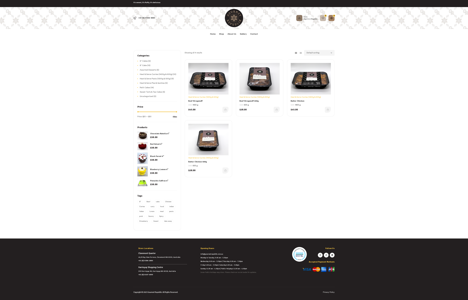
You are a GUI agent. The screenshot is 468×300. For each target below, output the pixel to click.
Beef (148, 202)
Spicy (161, 216)
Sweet (155, 221)
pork (141, 216)
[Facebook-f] (326, 255)
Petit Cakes (145, 88)
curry (152, 206)
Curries (142, 206)
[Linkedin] (332, 255)
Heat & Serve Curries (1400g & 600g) (203, 97)
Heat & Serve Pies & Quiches (152, 83)
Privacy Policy (329, 292)
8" (140, 202)
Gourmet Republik (155, 292)
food (162, 206)
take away (168, 221)
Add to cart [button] (225, 110)
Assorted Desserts (148, 70)
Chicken (168, 202)
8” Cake (143, 65)
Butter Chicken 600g (197, 162)
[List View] (301, 53)
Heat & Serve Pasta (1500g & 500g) (155, 79)
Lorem (151, 211)
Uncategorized (146, 96)
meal (162, 211)
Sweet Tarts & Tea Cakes (151, 92)
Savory (151, 216)
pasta (171, 211)
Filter (175, 117)
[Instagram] (320, 255)
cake (158, 202)
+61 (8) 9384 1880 (145, 261)
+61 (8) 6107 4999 (145, 275)
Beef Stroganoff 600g (249, 101)
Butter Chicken (297, 101)
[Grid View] (296, 53)
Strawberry (143, 221)
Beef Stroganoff (195, 101)
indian (172, 206)
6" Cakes (144, 61)
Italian (141, 211)
